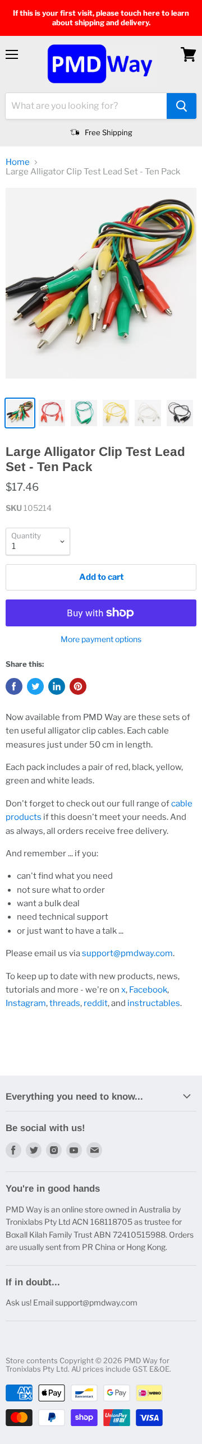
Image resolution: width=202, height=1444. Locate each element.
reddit (96, 1003)
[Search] (181, 106)
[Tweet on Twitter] (35, 686)
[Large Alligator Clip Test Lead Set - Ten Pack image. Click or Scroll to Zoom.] (101, 289)
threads (64, 1003)
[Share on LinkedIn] (56, 686)
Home (18, 162)
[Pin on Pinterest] (78, 686)
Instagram (26, 1003)
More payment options (101, 639)
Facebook (148, 990)
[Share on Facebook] (14, 686)
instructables (153, 1003)
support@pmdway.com (127, 953)
